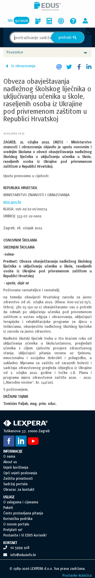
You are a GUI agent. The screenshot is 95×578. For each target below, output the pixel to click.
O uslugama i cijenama (20, 502)
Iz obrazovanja (23, 65)
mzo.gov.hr (12, 201)
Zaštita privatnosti (18, 478)
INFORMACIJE (13, 451)
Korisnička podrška (17, 518)
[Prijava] (85, 20)
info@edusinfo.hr (23, 555)
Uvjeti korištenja (15, 467)
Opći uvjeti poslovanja (20, 473)
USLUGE (9, 497)
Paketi (8, 507)
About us (10, 462)
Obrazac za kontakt (18, 489)
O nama (9, 456)
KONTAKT (10, 542)
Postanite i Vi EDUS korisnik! (25, 535)
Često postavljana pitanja (23, 513)
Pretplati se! (12, 529)
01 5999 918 (19, 547)
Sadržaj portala (15, 484)
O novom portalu (16, 524)
